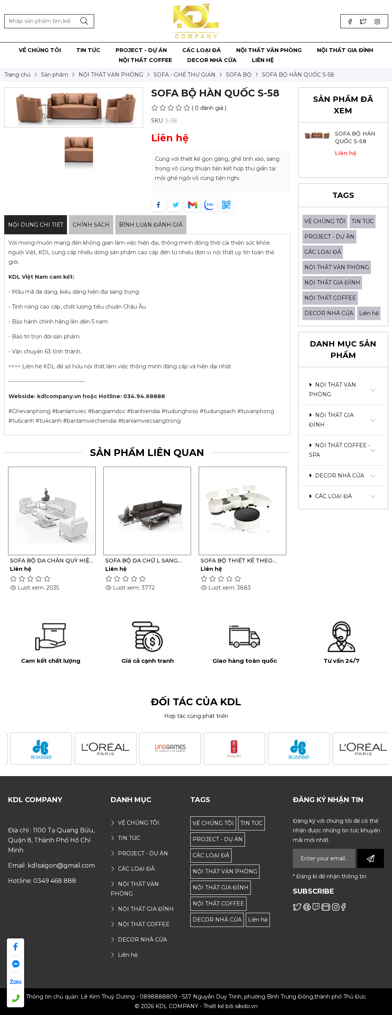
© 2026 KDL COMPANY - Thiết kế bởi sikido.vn (196, 1006)
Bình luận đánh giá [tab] (151, 224)
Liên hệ (369, 313)
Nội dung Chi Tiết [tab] (35, 224)
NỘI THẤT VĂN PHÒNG (336, 267)
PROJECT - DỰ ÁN (329, 236)
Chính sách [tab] (91, 224)
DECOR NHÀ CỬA (328, 313)
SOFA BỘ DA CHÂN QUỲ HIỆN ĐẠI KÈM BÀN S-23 (52, 560)
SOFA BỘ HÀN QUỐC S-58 (355, 137)
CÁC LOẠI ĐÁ (322, 251)
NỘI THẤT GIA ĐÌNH (332, 282)
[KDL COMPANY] (196, 20)
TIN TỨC (362, 221)
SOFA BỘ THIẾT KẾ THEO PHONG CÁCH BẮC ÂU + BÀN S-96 (242, 560)
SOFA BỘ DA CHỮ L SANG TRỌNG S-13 (141, 560)
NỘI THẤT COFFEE (330, 297)
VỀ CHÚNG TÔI (325, 221)
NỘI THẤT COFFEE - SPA (339, 450)
